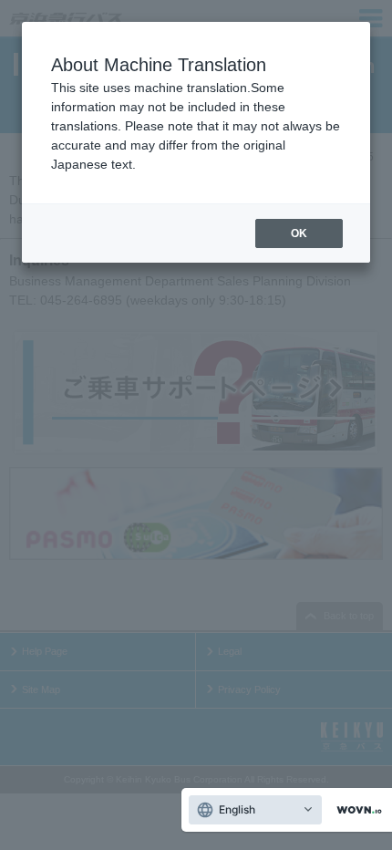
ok (299, 233)
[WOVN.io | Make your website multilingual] (355, 810)
